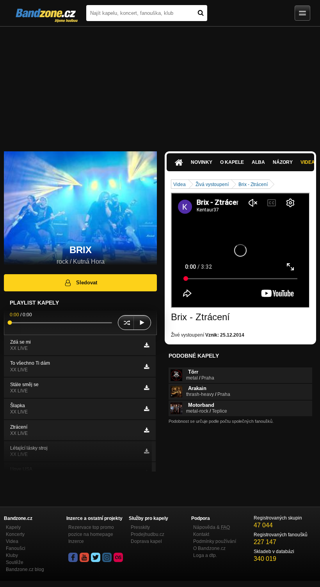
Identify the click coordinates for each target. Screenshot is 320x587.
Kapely (13, 527)
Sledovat (86, 283)
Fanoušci (15, 548)
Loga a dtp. (205, 555)
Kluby (12, 555)
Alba (258, 162)
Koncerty (15, 534)
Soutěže (14, 562)
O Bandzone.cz (209, 548)
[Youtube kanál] (84, 557)
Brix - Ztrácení (253, 184)
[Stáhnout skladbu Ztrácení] (146, 430)
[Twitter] (95, 557)
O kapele (232, 162)
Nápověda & (211, 527)
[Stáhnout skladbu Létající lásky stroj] (146, 451)
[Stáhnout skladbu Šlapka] (146, 408)
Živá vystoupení (212, 184)
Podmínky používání (214, 541)
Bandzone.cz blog (25, 569)
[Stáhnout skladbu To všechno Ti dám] (146, 366)
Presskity (140, 527)
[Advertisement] (160, 85)
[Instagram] (107, 557)
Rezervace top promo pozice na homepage (91, 531)
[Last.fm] (118, 557)
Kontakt (201, 534)
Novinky (201, 162)
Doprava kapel (146, 541)
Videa (179, 184)
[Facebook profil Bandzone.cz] (73, 557)
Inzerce (76, 541)
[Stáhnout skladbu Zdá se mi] (146, 345)
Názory (283, 162)
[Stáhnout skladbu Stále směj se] (146, 387)
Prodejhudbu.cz (147, 534)
